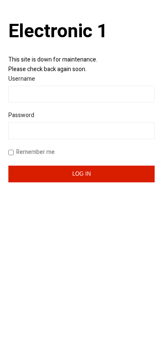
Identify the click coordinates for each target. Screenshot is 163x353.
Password (21, 115)
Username (21, 78)
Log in (81, 174)
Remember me (35, 152)
